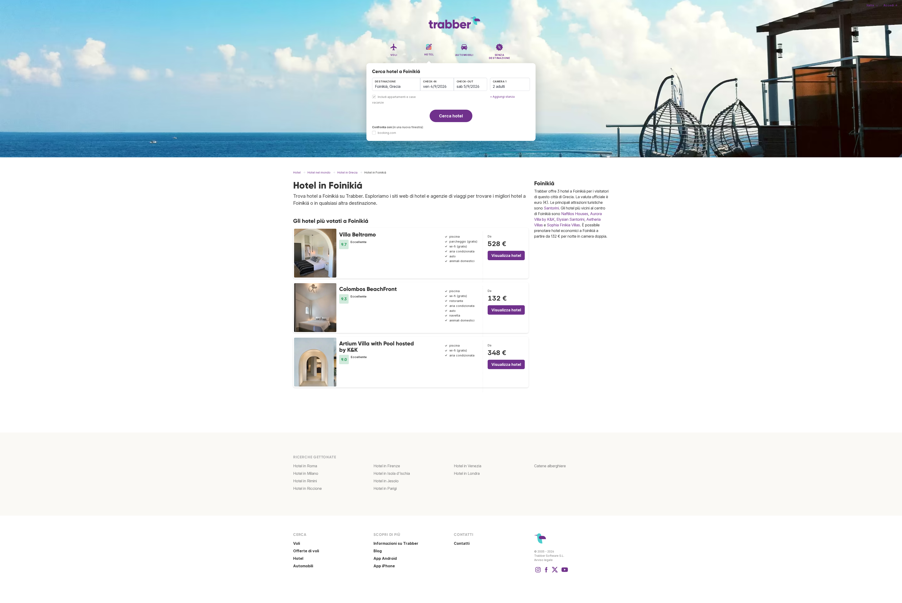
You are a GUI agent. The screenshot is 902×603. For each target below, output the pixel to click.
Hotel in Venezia (467, 466)
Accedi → (890, 5)
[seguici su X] (555, 572)
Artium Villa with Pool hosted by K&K (376, 346)
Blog (377, 551)
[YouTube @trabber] (564, 572)
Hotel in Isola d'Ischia (391, 473)
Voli (296, 543)
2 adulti (499, 86)
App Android (385, 558)
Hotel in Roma (305, 466)
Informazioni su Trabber (395, 543)
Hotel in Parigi (385, 488)
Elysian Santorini (570, 219)
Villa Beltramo (357, 234)
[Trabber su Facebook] (546, 572)
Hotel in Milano (305, 473)
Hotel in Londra (467, 473)
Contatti (462, 543)
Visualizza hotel (506, 255)
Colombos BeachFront (368, 289)
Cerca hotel (451, 115)
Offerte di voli (306, 551)
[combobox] (396, 84)
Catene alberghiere (550, 466)
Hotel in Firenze (386, 466)
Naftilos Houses (574, 213)
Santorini (551, 208)
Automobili (303, 566)
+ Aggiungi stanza (502, 96)
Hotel (298, 558)
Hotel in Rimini (305, 481)
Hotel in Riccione (307, 488)
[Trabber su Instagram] (538, 572)
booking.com (387, 133)
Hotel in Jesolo (386, 481)
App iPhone (384, 566)
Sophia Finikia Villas (563, 225)
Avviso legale (543, 560)
